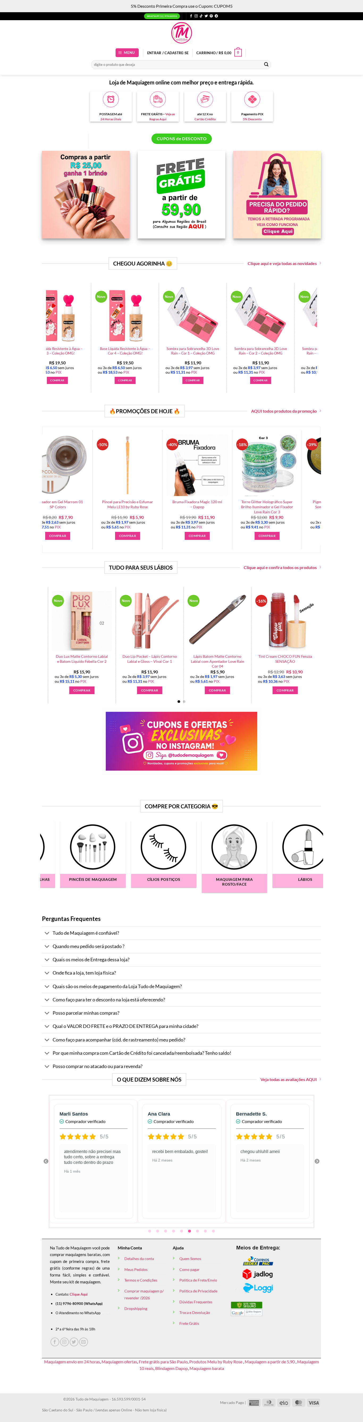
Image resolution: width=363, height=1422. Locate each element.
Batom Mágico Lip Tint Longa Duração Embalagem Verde (116, 659)
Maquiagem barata (206, 1368)
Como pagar (189, 1269)
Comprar (184, 690)
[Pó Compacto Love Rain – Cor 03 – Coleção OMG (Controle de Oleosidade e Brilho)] (189, 315)
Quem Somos (190, 1258)
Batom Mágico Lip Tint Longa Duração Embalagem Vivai (184, 659)
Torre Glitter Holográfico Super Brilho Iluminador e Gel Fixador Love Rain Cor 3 (166, 506)
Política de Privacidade (198, 1291)
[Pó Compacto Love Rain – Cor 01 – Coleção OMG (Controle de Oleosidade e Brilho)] (54, 315)
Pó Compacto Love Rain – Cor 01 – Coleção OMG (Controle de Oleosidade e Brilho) (54, 353)
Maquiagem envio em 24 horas (72, 1361)
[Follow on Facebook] (191, 16)
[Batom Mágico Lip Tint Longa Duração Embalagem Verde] (116, 621)
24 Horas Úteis (110, 119)
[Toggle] (47, 933)
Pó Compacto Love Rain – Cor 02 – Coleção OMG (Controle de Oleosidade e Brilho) (122, 353)
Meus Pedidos (135, 1269)
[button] (127, 52)
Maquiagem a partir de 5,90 (270, 1361)
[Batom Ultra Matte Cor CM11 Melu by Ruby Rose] (252, 621)
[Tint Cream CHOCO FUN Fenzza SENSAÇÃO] (48, 621)
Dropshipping (135, 1308)
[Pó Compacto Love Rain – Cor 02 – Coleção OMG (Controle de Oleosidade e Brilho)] (122, 315)
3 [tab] (166, 1231)
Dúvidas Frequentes (195, 1302)
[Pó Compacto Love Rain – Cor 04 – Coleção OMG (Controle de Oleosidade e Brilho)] (257, 315)
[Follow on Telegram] (216, 16)
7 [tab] (198, 1231)
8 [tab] (206, 1231)
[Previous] (43, 324)
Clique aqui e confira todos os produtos (280, 567)
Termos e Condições (140, 1280)
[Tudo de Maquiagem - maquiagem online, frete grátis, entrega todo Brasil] (181, 32)
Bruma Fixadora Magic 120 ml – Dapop (96, 504)
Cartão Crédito (205, 119)
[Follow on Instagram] (196, 16)
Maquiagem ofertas (119, 1361)
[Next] (305, 632)
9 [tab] (214, 1231)
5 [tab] (182, 1231)
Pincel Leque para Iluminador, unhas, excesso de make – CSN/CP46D (305, 506)
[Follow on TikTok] (201, 16)
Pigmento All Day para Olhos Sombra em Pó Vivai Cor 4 (235, 504)
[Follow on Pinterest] (211, 16)
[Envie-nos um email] (83, 1342)
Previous (46, 1161)
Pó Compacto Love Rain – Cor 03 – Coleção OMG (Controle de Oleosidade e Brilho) (189, 353)
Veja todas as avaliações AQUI (288, 1079)
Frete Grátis (189, 1323)
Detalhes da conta (139, 1258)
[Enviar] (266, 64)
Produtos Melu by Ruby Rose (216, 1361)
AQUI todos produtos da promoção (284, 410)
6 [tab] (190, 1231)
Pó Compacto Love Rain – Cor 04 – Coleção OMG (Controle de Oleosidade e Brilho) (257, 353)
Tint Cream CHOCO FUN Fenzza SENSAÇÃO (48, 659)
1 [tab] (150, 1231)
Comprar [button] (54, 380)
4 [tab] (174, 1231)
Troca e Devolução (194, 1312)
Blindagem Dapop (171, 1368)
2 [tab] (158, 1231)
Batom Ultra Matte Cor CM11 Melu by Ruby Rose (251, 659)
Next (317, 1161)
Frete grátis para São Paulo (163, 1361)
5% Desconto (252, 119)
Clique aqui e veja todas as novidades (282, 263)
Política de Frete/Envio (198, 1280)
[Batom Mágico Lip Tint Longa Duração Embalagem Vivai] (184, 621)
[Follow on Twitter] (206, 16)
